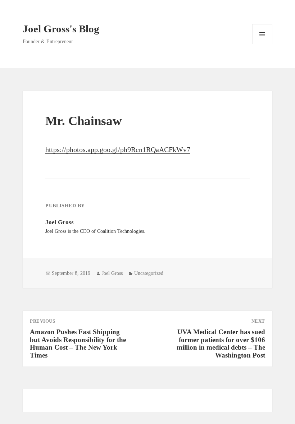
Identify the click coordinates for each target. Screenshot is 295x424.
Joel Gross (112, 273)
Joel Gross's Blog (61, 28)
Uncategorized (148, 273)
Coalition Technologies (120, 231)
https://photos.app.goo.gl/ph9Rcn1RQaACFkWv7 (117, 149)
